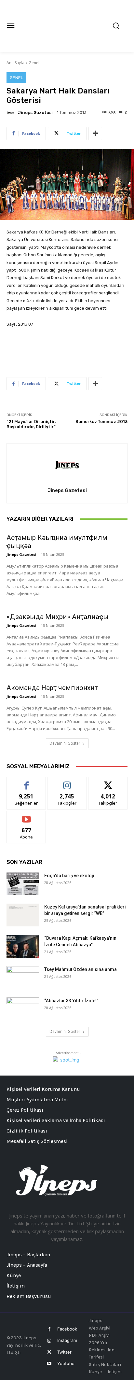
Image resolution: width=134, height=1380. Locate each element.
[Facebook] (49, 1329)
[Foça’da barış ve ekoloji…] (23, 883)
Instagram (67, 1340)
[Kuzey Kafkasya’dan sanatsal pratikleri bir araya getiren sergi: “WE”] (23, 915)
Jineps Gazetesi (35, 112)
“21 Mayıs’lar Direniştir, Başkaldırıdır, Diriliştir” (31, 424)
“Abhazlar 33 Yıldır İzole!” (71, 1000)
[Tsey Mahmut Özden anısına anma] (23, 977)
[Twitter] (49, 1352)
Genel (34, 62)
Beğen (26, 782)
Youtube (65, 1363)
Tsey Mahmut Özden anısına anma (80, 969)
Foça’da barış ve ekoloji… (71, 875)
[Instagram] (49, 1341)
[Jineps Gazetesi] (12, 112)
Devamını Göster (64, 743)
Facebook (67, 1328)
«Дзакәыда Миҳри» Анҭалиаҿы (58, 617)
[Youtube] (49, 1363)
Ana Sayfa (15, 62)
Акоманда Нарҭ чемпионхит (52, 688)
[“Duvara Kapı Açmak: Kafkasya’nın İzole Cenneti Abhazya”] (23, 946)
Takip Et (67, 782)
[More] (95, 133)
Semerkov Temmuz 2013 (101, 421)
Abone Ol (26, 815)
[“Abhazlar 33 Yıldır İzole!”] (23, 1008)
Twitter (64, 1352)
